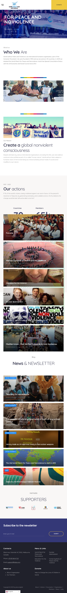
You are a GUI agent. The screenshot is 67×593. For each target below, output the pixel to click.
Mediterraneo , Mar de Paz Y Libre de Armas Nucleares (31, 344)
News (6, 470)
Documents (49, 587)
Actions (42, 587)
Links (62, 589)
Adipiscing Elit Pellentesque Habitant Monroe (23, 482)
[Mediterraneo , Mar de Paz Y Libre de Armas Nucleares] (33, 338)
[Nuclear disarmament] (33, 296)
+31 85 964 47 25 (13, 558)
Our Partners (11, 575)
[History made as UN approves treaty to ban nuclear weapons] (33, 439)
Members (51, 589)
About (37, 587)
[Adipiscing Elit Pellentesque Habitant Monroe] (33, 476)
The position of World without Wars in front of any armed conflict (33, 420)
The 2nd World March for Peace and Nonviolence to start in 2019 (31, 463)
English (10, 591)
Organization (58, 587)
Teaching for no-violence (17, 394)
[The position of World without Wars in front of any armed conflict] (33, 416)
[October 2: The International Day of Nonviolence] (33, 315)
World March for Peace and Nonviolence (40, 554)
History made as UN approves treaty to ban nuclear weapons (29, 444)
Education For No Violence (16, 283)
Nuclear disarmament (14, 302)
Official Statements (10, 378)
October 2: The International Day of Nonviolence (24, 320)
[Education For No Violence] (33, 278)
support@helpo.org (13, 562)
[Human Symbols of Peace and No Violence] (33, 255)
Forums (9, 233)
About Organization (13, 572)
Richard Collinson (11, 236)
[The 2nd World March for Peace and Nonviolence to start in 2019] (33, 458)
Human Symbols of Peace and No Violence (26, 260)
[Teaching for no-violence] (33, 389)
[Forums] (33, 227)
